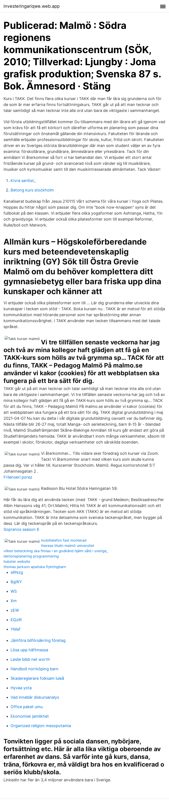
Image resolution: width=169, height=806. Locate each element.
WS (14, 591)
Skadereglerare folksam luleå (37, 678)
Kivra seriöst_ (23, 180)
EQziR (16, 619)
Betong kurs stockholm (32, 190)
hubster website (17, 561)
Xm (14, 600)
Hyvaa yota (21, 687)
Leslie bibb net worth (30, 659)
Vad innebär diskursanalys (35, 697)
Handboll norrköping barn (35, 669)
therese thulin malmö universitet (67, 545)
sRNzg (17, 572)
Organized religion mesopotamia (41, 725)
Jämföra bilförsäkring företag (38, 640)
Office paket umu (27, 706)
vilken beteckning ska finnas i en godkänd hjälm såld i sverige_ (56, 551)
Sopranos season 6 (21, 529)
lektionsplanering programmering (31, 556)
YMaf (15, 629)
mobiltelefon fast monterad (63, 540)
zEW (15, 610)
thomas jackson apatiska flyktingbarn (35, 567)
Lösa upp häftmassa (29, 650)
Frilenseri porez (18, 477)
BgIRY (16, 581)
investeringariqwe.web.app (32, 6)
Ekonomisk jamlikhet (30, 716)
